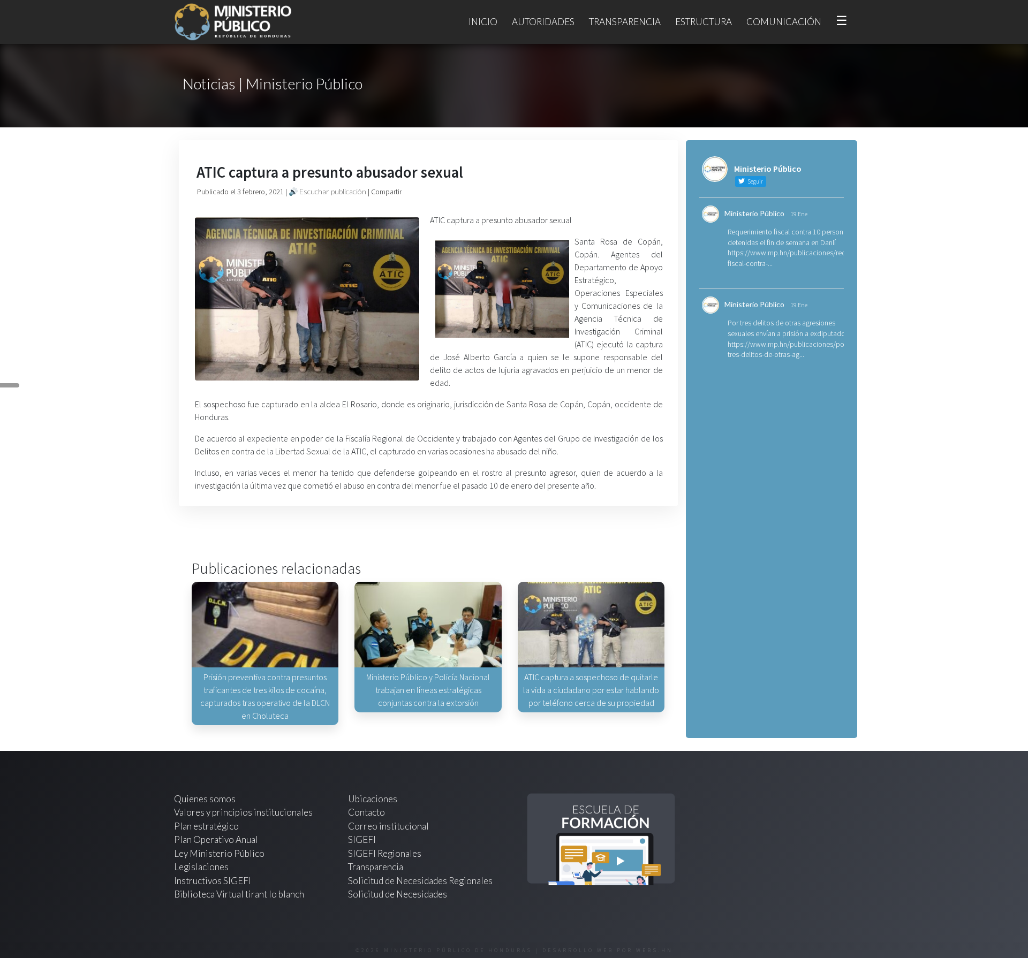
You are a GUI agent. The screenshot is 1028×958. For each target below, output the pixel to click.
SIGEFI (362, 839)
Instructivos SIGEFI (212, 880)
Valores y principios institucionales (243, 812)
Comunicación (783, 21)
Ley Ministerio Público (219, 853)
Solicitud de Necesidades (397, 894)
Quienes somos (205, 798)
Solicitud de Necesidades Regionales (420, 880)
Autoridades (543, 21)
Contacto (366, 812)
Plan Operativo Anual (216, 839)
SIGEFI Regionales (384, 853)
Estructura (703, 21)
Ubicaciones (372, 798)
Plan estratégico (207, 826)
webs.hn (654, 950)
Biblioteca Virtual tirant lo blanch (239, 894)
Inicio (482, 21)
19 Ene (798, 214)
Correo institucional (388, 826)
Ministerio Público (754, 213)
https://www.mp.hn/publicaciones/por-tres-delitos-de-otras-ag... (788, 349)
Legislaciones (201, 866)
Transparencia (625, 21)
